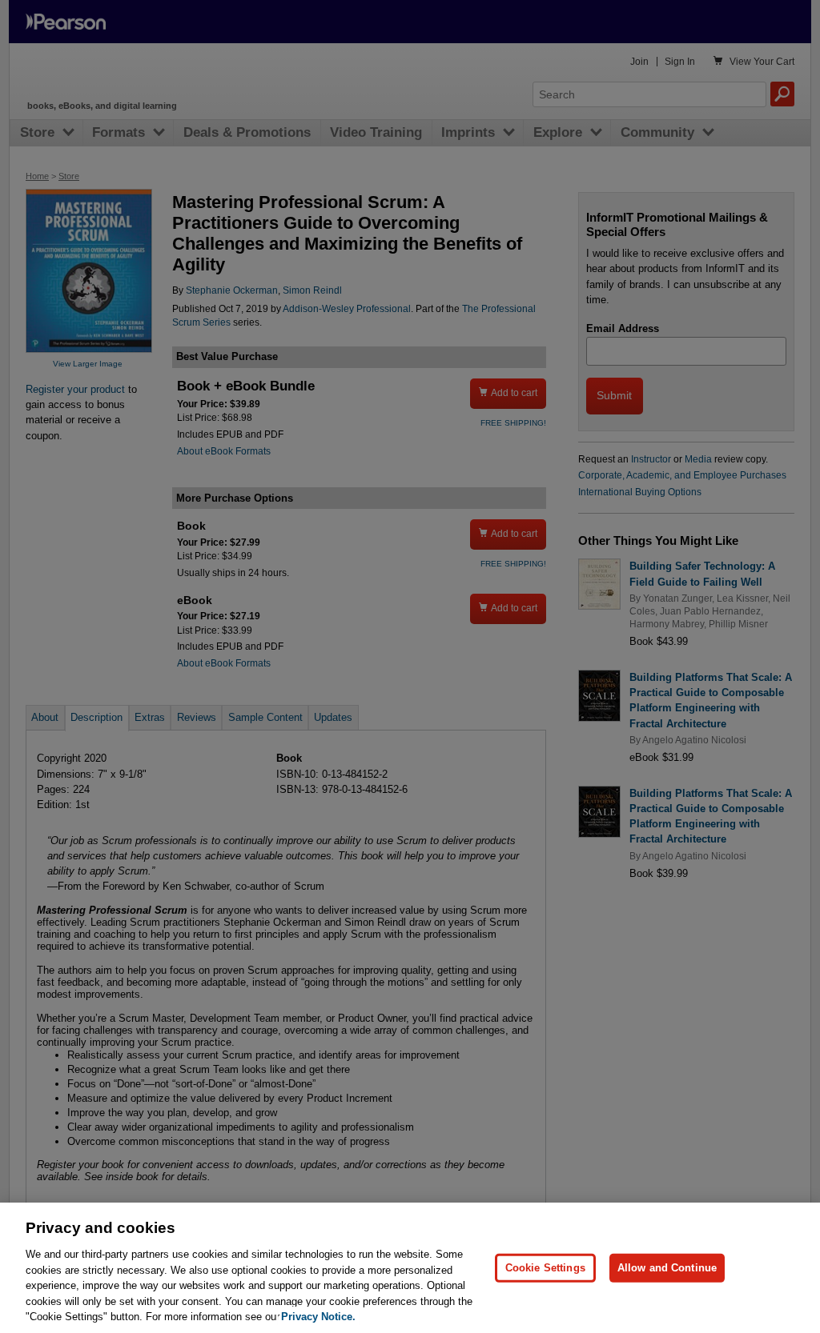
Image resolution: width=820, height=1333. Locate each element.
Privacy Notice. (318, 1317)
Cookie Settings (545, 1268)
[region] (410, 1268)
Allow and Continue (667, 1268)
